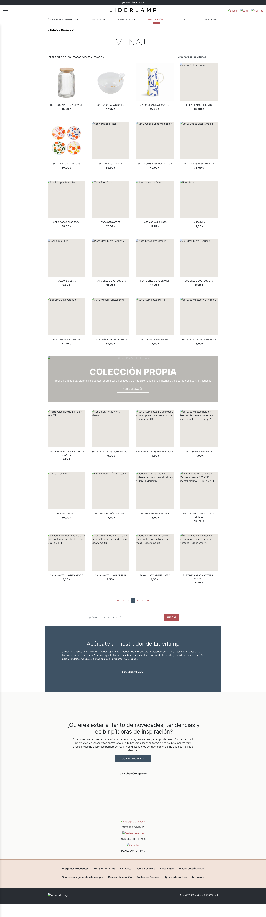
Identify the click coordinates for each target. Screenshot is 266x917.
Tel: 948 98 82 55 (104, 868)
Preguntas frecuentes (75, 868)
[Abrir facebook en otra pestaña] (115, 781)
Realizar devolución (120, 877)
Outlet (182, 19)
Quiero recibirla (133, 758)
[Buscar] (233, 10)
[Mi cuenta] (244, 10)
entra (141, 2)
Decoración (155, 19)
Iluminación (125, 19)
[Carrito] (257, 10)
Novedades (98, 19)
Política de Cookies (148, 877)
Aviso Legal (167, 868)
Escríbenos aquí (133, 671)
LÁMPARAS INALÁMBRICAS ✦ (62, 19)
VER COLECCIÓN (133, 388)
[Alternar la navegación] (5, 9)
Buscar (172, 617)
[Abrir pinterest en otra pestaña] (150, 781)
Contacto (125, 868)
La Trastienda (208, 19)
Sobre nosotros (145, 868)
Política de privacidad (191, 868)
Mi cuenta (198, 877)
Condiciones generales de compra (82, 877)
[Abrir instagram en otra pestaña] (133, 781)
